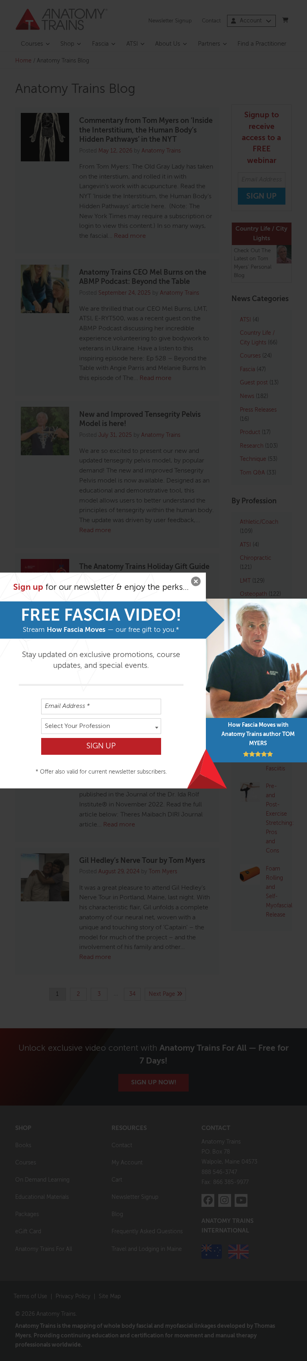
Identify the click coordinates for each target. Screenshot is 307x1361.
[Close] (196, 583)
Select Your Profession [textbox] (77, 726)
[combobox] (101, 726)
